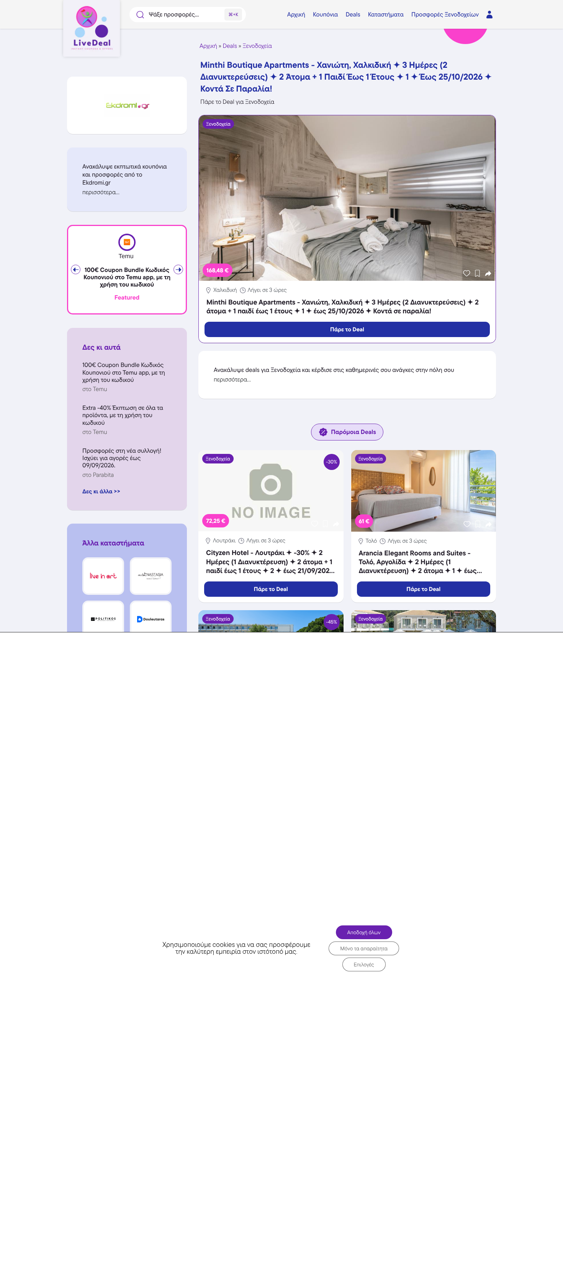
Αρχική (208, 45)
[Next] (178, 269)
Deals (230, 45)
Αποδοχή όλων (364, 932)
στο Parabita (98, 474)
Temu (125, 256)
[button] (127, 192)
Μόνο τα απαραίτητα (364, 948)
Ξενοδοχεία (257, 45)
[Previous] (75, 269)
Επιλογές (364, 964)
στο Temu (94, 389)
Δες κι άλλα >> (101, 491)
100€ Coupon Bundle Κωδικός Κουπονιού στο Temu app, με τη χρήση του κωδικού (126, 277)
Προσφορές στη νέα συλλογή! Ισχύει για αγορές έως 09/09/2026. (121, 458)
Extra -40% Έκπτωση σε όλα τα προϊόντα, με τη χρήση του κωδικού (122, 415)
